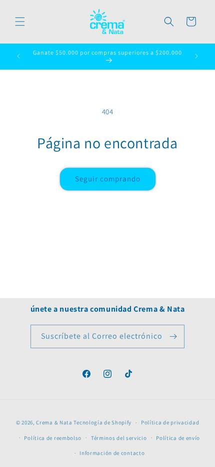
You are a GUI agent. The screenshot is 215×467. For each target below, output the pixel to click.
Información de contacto (112, 452)
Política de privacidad (170, 422)
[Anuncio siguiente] (197, 56)
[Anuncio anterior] (19, 56)
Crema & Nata (54, 422)
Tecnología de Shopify (103, 422)
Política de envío (178, 437)
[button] (20, 22)
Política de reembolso (53, 437)
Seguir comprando (107, 178)
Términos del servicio (119, 437)
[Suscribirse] (173, 336)
